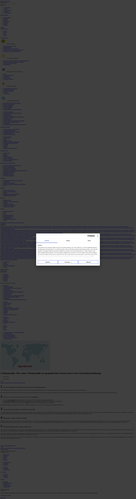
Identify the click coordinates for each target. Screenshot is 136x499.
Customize (67, 262)
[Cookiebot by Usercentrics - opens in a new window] (88, 236)
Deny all (48, 262)
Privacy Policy (88, 257)
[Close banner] (97, 236)
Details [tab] (68, 240)
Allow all (88, 262)
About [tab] (89, 240)
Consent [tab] (47, 240)
